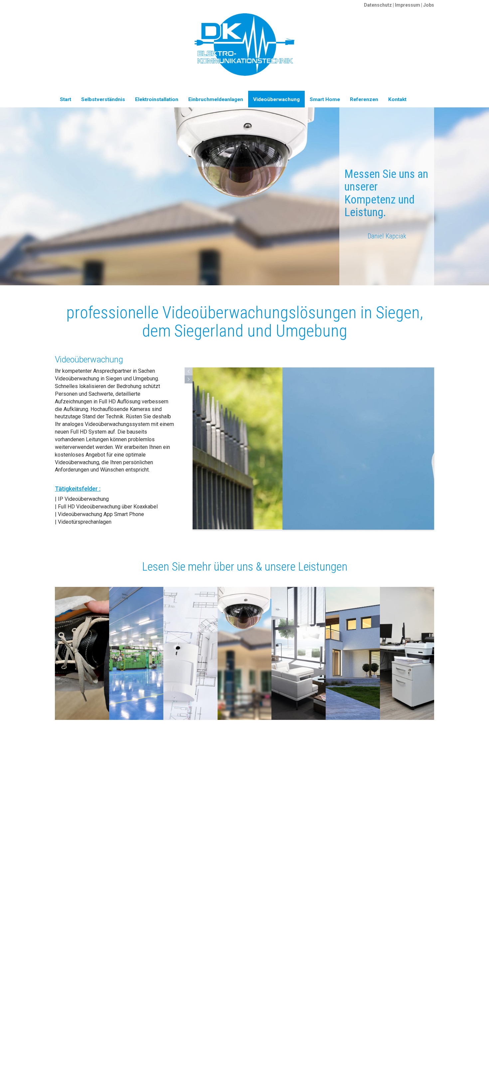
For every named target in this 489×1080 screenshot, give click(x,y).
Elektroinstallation (156, 99)
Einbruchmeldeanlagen (215, 99)
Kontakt (397, 99)
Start (65, 99)
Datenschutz (378, 5)
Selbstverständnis (103, 99)
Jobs (428, 5)
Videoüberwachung (276, 99)
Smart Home (325, 99)
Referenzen (364, 99)
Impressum (407, 5)
